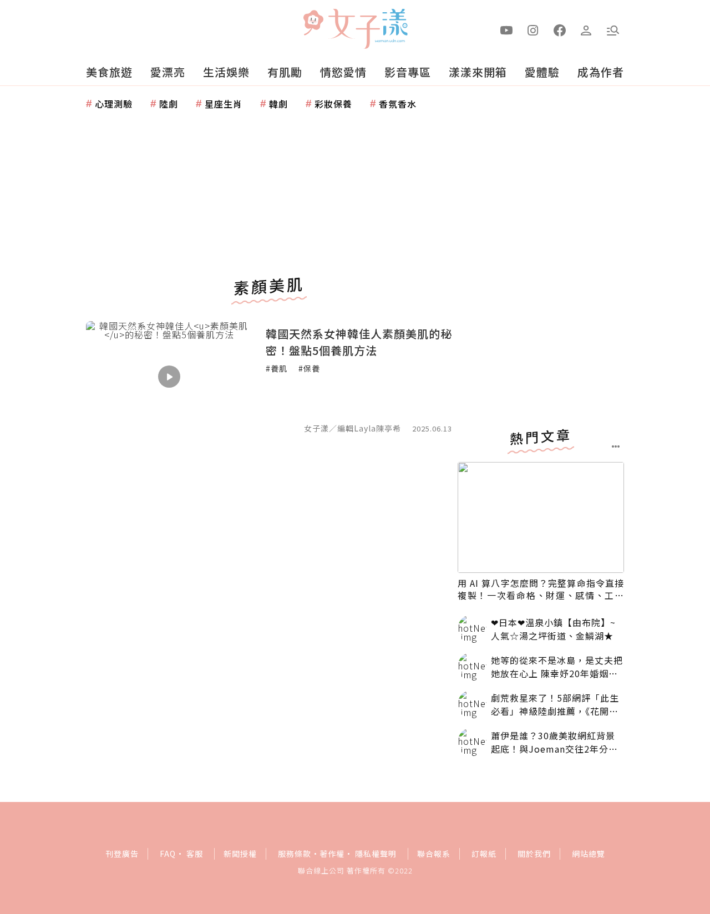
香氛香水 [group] (398, 103)
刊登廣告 (122, 853)
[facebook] (560, 29)
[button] (613, 29)
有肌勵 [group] (284, 72)
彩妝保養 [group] (333, 103)
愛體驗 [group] (542, 72)
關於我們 (534, 853)
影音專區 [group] (407, 72)
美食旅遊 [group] (109, 72)
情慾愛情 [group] (343, 72)
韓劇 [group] (278, 103)
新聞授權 (240, 853)
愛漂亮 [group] (167, 72)
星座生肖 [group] (223, 103)
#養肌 (276, 368)
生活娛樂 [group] (226, 72)
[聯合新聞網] (313, 23)
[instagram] (533, 29)
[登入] (586, 29)
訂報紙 (483, 853)
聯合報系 (433, 853)
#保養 (309, 368)
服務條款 (294, 853)
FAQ (168, 853)
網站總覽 (588, 853)
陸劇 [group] (168, 103)
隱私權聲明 (376, 853)
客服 (194, 853)
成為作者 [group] (600, 72)
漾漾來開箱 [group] (478, 72)
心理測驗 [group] (114, 103)
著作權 (332, 853)
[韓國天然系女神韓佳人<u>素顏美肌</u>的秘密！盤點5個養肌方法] (169, 376)
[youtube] (506, 29)
